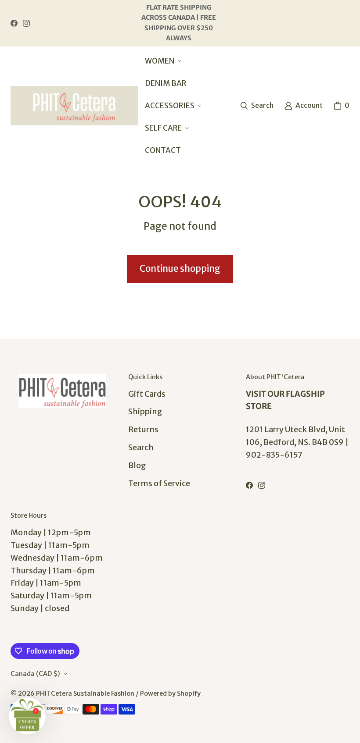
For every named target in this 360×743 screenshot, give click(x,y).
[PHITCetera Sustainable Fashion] (74, 105)
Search (141, 447)
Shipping (145, 411)
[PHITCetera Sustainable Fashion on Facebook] (14, 23)
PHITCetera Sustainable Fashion (85, 693)
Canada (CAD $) (35, 674)
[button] (162, 61)
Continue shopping (180, 268)
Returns (143, 429)
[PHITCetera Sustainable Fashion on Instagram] (26, 23)
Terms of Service (159, 483)
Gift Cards (147, 394)
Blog (137, 465)
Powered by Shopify (170, 693)
